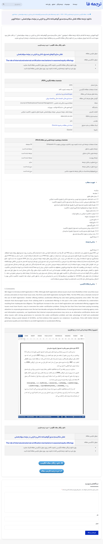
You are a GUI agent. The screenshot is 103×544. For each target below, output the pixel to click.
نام (97, 515)
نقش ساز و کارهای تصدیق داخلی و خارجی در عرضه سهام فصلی (40, 54)
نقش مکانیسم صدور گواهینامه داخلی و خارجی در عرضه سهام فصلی (40, 437)
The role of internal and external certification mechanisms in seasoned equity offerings (40, 60)
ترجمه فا (75, 4)
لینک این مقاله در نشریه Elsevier (62, 125)
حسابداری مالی (67, 98)
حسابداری (59, 94)
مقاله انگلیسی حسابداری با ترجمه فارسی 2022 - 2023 (73, 15)
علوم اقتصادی (67, 94)
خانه (88, 15)
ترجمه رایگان (60, 4)
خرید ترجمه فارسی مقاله (50, 471)
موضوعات (67, 4)
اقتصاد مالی (59, 98)
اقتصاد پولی (50, 98)
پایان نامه (48, 4)
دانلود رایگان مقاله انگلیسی (50, 463)
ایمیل (97, 524)
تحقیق (53, 4)
